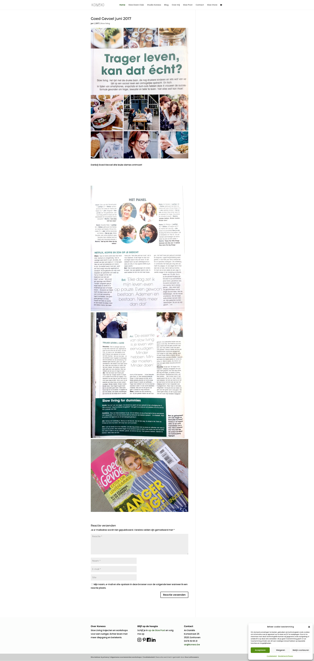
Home (122, 5)
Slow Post (187, 5)
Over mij (176, 5)
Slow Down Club (136, 5)
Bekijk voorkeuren (301, 650)
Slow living (105, 23)
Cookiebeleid (272, 656)
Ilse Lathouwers (192, 657)
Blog (166, 5)
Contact (200, 5)
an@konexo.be (192, 644)
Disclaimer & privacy (100, 657)
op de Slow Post (156, 630)
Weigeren (280, 650)
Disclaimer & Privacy (285, 656)
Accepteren (260, 650)
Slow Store (212, 5)
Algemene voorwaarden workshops (126, 657)
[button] (309, 627)
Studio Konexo (154, 5)
